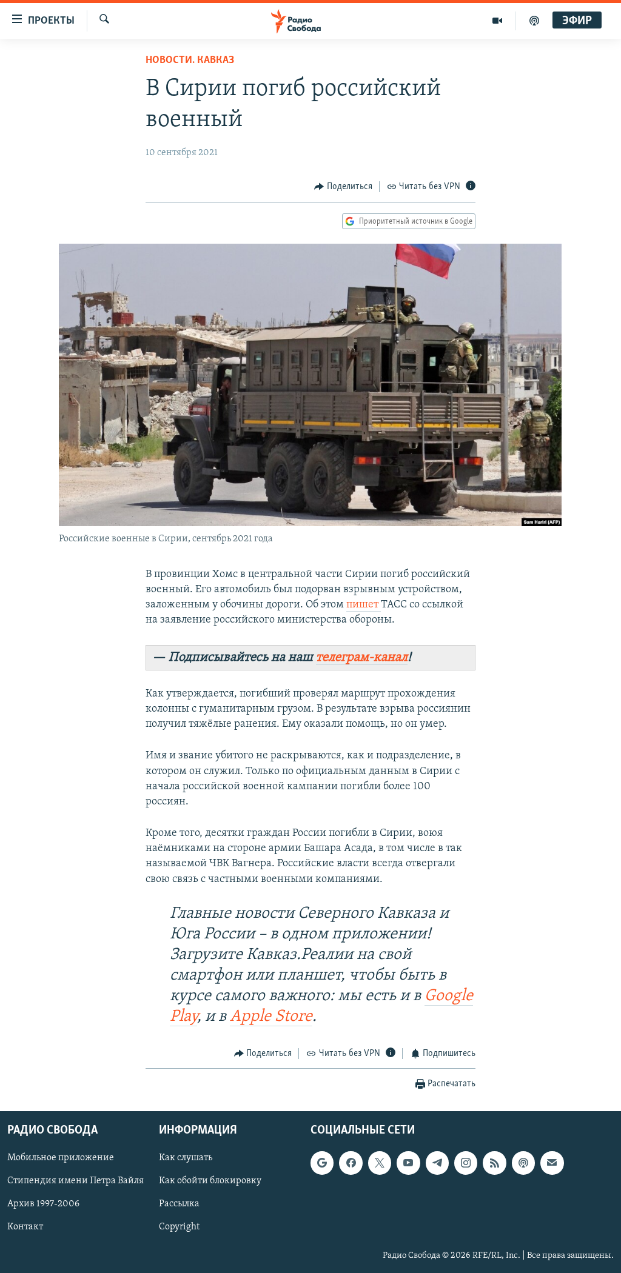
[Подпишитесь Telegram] (437, 1163)
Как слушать (185, 1158)
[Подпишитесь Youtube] (408, 1163)
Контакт (25, 1227)
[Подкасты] (523, 1163)
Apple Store (271, 1017)
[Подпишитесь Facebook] (350, 1163)
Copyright (179, 1227)
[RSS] (494, 1163)
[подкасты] (534, 21)
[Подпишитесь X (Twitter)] (379, 1163)
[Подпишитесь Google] (322, 1163)
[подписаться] (551, 1163)
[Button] (343, 187)
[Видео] (497, 21)
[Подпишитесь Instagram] (465, 1163)
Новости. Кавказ (190, 60)
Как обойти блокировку (210, 1181)
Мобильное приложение (60, 1158)
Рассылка (179, 1204)
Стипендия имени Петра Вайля (75, 1181)
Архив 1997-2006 (43, 1204)
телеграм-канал (362, 657)
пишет (363, 605)
